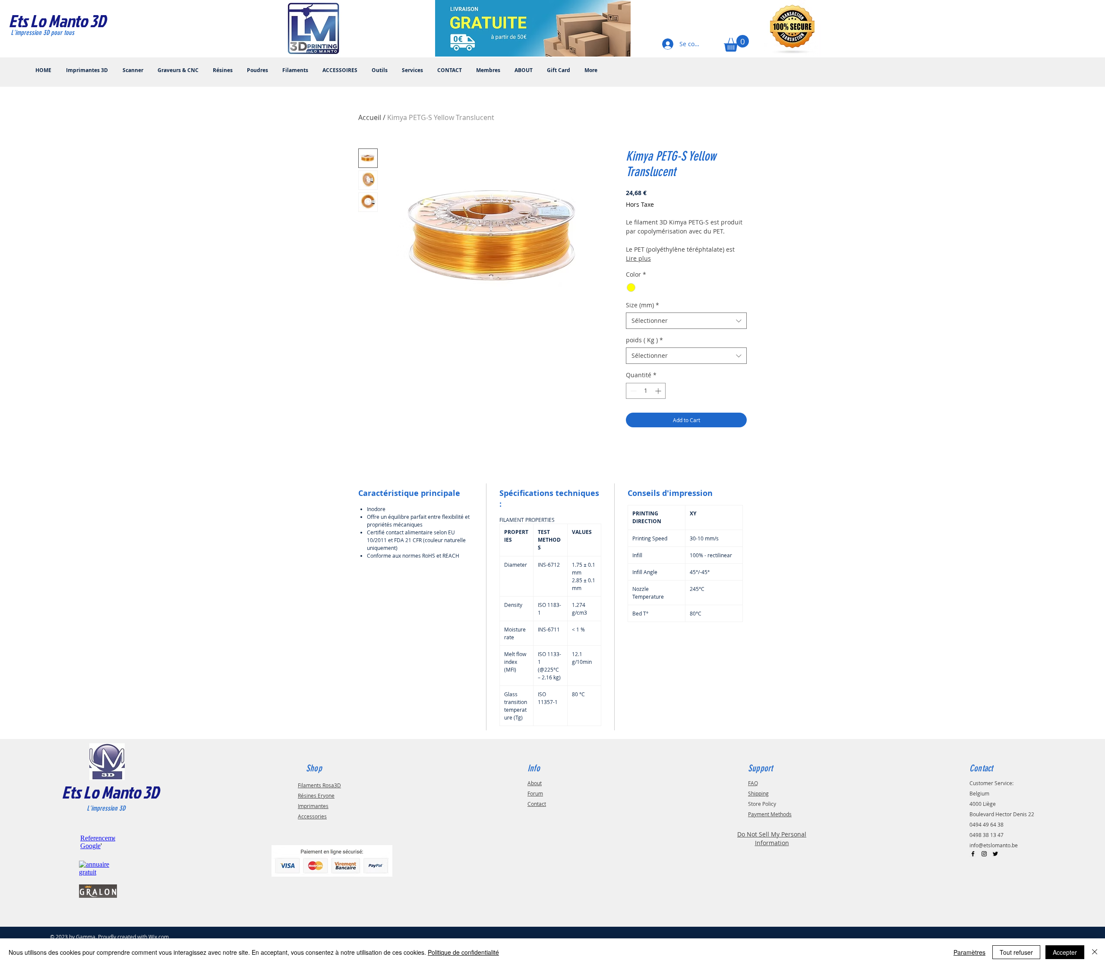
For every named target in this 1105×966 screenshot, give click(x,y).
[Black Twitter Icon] (995, 853)
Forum (535, 793)
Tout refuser (1016, 952)
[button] (736, 43)
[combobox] (686, 321)
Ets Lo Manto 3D (110, 792)
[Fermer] (1094, 952)
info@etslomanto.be (993, 845)
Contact (536, 803)
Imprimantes (313, 805)
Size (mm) (642, 305)
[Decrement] (632, 390)
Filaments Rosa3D (319, 785)
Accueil (369, 117)
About (534, 783)
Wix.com (158, 936)
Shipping (758, 793)
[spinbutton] (646, 390)
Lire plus (638, 258)
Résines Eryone (316, 795)
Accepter (1065, 952)
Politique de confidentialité (463, 952)
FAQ (753, 783)
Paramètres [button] (969, 952)
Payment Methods (770, 814)
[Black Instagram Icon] (984, 853)
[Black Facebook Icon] (972, 853)
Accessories (312, 816)
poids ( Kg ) (644, 340)
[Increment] (659, 390)
